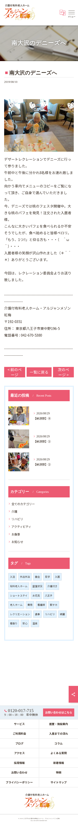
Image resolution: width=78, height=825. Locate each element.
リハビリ (17, 519)
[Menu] (71, 12)
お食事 (15, 534)
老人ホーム (16, 604)
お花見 (36, 595)
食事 (37, 614)
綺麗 (62, 614)
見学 (47, 576)
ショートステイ (18, 595)
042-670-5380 (31, 335)
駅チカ (53, 604)
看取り (13, 623)
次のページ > (63, 372)
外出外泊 (25, 576)
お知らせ (17, 541)
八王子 (48, 595)
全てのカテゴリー (23, 504)
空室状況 (37, 586)
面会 (37, 576)
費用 (29, 604)
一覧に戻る (39, 372)
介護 (14, 511)
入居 (57, 576)
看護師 (41, 604)
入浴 (12, 576)
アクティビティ (21, 526)
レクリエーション (20, 614)
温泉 (34, 623)
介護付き (52, 586)
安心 (24, 623)
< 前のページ (14, 372)
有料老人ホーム (18, 586)
